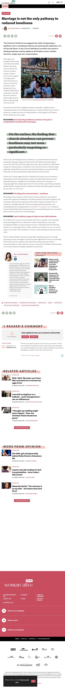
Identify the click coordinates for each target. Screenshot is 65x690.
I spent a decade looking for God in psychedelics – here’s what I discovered (26, 472)
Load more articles (22, 427)
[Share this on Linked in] (12, 36)
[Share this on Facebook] (4, 36)
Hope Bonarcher (32, 420)
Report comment (36, 355)
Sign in (42, 32)
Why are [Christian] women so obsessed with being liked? (53, 289)
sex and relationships (30, 305)
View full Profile (13, 296)
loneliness (13, 88)
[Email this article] (15, 36)
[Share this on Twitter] (8, 36)
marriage (58, 302)
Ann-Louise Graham (14, 28)
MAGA (50, 302)
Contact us (8, 602)
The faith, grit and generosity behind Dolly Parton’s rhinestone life (27, 456)
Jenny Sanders (32, 461)
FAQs (23, 598)
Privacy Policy (40, 599)
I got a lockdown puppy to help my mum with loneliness (35, 216)
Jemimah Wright (32, 493)
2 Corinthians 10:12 (44, 207)
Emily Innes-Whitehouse (35, 402)
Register (34, 336)
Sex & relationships (11, 305)
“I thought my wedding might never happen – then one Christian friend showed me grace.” (25, 414)
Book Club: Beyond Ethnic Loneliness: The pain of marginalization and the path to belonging (27, 120)
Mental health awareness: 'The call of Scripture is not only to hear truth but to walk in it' (54, 277)
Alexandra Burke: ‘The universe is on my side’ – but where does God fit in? (27, 488)
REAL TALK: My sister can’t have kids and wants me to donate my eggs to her (26, 380)
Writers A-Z (32, 638)
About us (7, 599)
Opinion (6, 13)
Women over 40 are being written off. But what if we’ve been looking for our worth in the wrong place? (54, 264)
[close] (61, 32)
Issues (17, 638)
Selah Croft (31, 477)
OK (33, 681)
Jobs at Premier (40, 595)
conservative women (28, 302)
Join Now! (5, 6)
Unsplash (51, 100)
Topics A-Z (24, 638)
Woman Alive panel (33, 385)
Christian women (11, 302)
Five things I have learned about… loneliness (31, 193)
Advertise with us (9, 595)
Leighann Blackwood (39, 100)
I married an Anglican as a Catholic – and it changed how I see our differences (26, 397)
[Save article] (60, 36)
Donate (24, 595)
